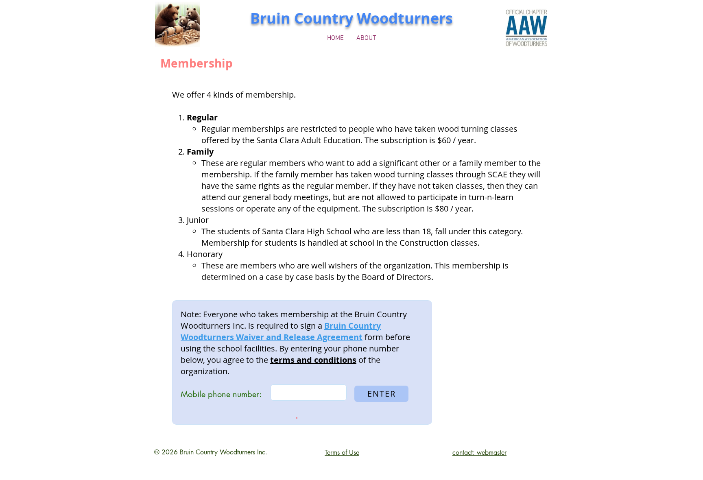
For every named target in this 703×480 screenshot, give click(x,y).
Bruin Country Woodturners (351, 18)
